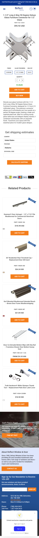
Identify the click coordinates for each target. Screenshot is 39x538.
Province (7, 144)
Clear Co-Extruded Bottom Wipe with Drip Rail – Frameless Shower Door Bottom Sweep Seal (19, 347)
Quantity (19, 77)
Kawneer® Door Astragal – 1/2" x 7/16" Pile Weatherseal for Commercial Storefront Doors (19, 216)
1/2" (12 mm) (19, 72)
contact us (12, 469)
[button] (19, 90)
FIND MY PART (12, 435)
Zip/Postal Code (9, 151)
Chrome (8, 72)
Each (29, 72)
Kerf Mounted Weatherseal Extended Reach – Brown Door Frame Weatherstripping (19, 302)
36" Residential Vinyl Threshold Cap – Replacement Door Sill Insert (19, 259)
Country (7, 136)
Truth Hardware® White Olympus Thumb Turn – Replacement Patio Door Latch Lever (19, 387)
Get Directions (16, 500)
